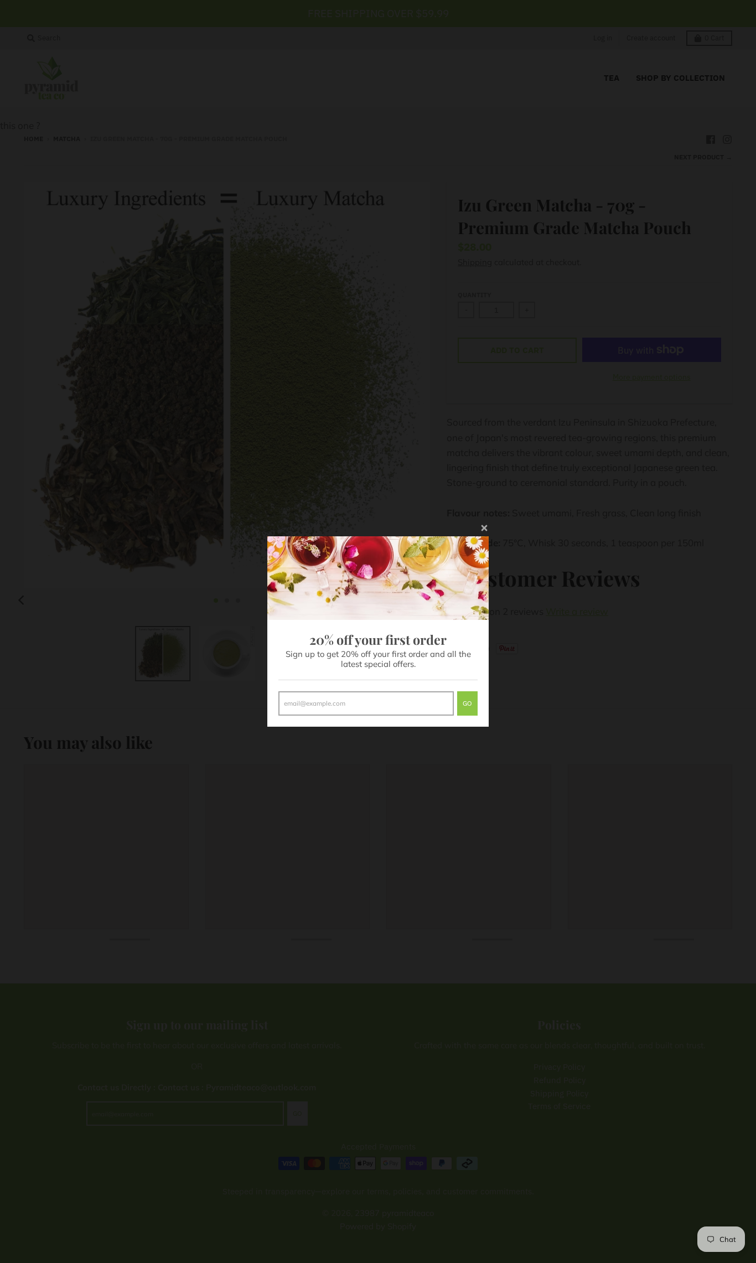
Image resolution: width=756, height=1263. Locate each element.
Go (467, 703)
